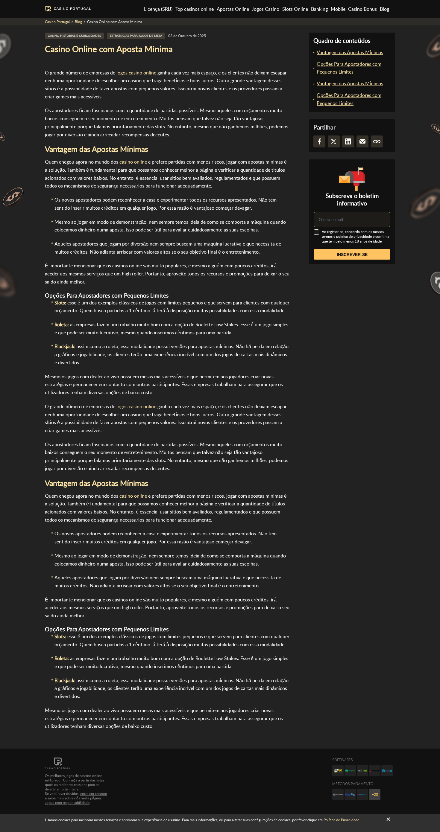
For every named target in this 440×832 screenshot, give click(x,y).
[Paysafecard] (362, 794)
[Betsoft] (338, 770)
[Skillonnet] (387, 770)
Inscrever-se (352, 254)
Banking (319, 9)
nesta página (91, 798)
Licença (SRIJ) (158, 9)
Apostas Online (233, 9)
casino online (133, 162)
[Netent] (362, 770)
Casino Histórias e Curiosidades (74, 35)
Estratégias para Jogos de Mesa (136, 35)
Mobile (338, 9)
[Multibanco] (338, 794)
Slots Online (295, 9)
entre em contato (93, 794)
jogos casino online (136, 73)
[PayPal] (350, 794)
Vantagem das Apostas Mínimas (350, 52)
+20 (375, 795)
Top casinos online (194, 9)
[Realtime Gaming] (374, 770)
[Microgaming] (350, 770)
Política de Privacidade (341, 820)
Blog (384, 9)
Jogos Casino (265, 9)
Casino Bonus (362, 9)
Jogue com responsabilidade (67, 803)
